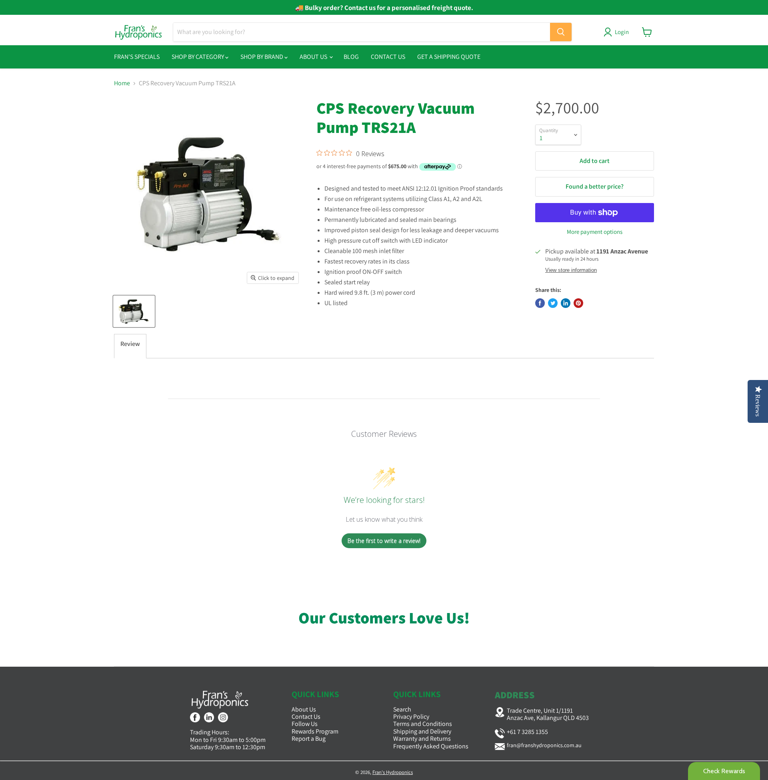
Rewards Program (315, 731)
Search (402, 709)
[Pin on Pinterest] (578, 303)
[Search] (561, 32)
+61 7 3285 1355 (527, 732)
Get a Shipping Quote (448, 56)
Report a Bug (309, 738)
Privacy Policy (411, 716)
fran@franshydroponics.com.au (544, 745)
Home (122, 83)
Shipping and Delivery (422, 731)
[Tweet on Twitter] (553, 303)
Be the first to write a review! (384, 541)
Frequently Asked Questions (430, 746)
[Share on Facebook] (540, 303)
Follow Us (305, 724)
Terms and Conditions (422, 724)
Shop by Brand (262, 56)
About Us (314, 56)
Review (130, 344)
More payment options (594, 231)
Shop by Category (198, 56)
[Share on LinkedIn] (565, 303)
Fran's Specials (137, 56)
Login (622, 32)
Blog (351, 56)
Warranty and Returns (422, 738)
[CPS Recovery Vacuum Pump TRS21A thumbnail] (134, 311)
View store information (571, 270)
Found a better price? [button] (595, 186)
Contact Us (388, 56)
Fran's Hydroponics (392, 772)
